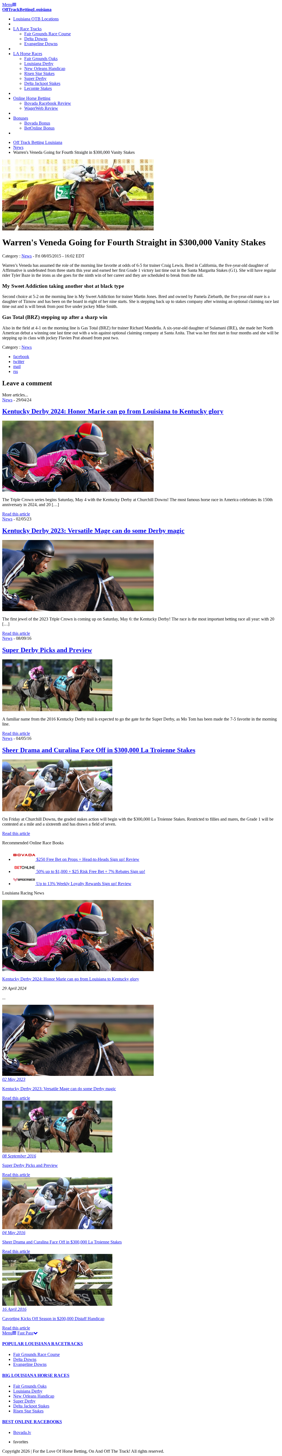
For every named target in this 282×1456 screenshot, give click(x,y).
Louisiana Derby (38, 63)
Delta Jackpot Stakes (42, 83)
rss (15, 371)
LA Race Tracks (27, 28)
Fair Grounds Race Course (47, 33)
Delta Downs (35, 38)
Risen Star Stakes (39, 73)
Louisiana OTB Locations (36, 19)
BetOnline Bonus (39, 128)
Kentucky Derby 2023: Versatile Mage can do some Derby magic (93, 530)
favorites (20, 1441)
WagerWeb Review (41, 108)
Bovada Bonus (37, 123)
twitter (18, 361)
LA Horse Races (27, 53)
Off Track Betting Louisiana (37, 142)
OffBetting (26, 9)
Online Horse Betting (31, 98)
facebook (21, 356)
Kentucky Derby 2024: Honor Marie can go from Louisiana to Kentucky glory (112, 411)
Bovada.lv (22, 1432)
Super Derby (35, 78)
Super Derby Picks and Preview (47, 650)
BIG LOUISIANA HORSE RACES (35, 1375)
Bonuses (20, 118)
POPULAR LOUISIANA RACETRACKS (42, 1343)
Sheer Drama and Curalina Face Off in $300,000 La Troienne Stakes (98, 750)
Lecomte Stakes (38, 88)
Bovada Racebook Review (47, 103)
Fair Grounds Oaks (41, 58)
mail (17, 366)
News (18, 147)
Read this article (16, 514)
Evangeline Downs (41, 43)
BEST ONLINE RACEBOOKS (32, 1421)
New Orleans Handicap (44, 68)
